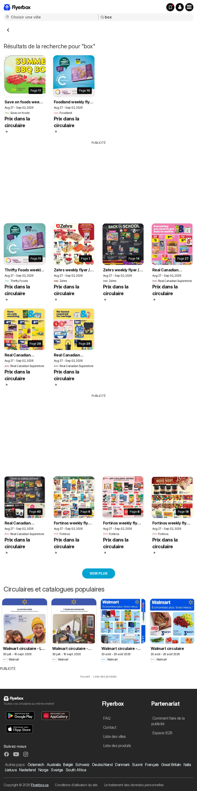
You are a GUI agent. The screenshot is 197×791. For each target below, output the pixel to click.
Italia (187, 764)
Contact (109, 727)
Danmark (122, 764)
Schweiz (82, 764)
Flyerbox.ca (39, 785)
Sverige (57, 769)
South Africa (76, 769)
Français (152, 764)
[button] (180, 7)
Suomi (137, 764)
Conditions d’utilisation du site (76, 785)
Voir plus (99, 573)
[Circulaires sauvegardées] (170, 7)
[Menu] (189, 7)
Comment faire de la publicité (168, 721)
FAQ (106, 718)
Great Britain (171, 764)
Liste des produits (117, 745)
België (68, 764)
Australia (54, 764)
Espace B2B (162, 732)
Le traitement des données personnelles (134, 785)
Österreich (36, 764)
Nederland (27, 769)
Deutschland (102, 764)
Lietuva (11, 769)
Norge (43, 769)
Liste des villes (114, 736)
